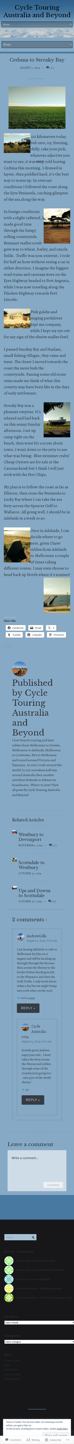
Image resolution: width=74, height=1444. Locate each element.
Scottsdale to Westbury (32, 865)
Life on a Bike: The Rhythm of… (50, 1270)
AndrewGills (36, 936)
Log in (7, 1365)
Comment (53, 1184)
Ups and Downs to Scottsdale (34, 893)
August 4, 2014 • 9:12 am (37, 1041)
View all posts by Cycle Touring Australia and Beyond (36, 790)
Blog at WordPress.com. (17, 1418)
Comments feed (12, 1374)
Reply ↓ (28, 1008)
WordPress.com (12, 1378)
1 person (31, 998)
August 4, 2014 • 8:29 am (42, 941)
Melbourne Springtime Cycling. (57, 1297)
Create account (12, 1360)
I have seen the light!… (46, 1260)
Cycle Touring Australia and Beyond (37, 11)
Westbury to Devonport (31, 837)
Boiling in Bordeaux (52, 1288)
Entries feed (10, 1369)
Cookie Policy (62, 1428)
